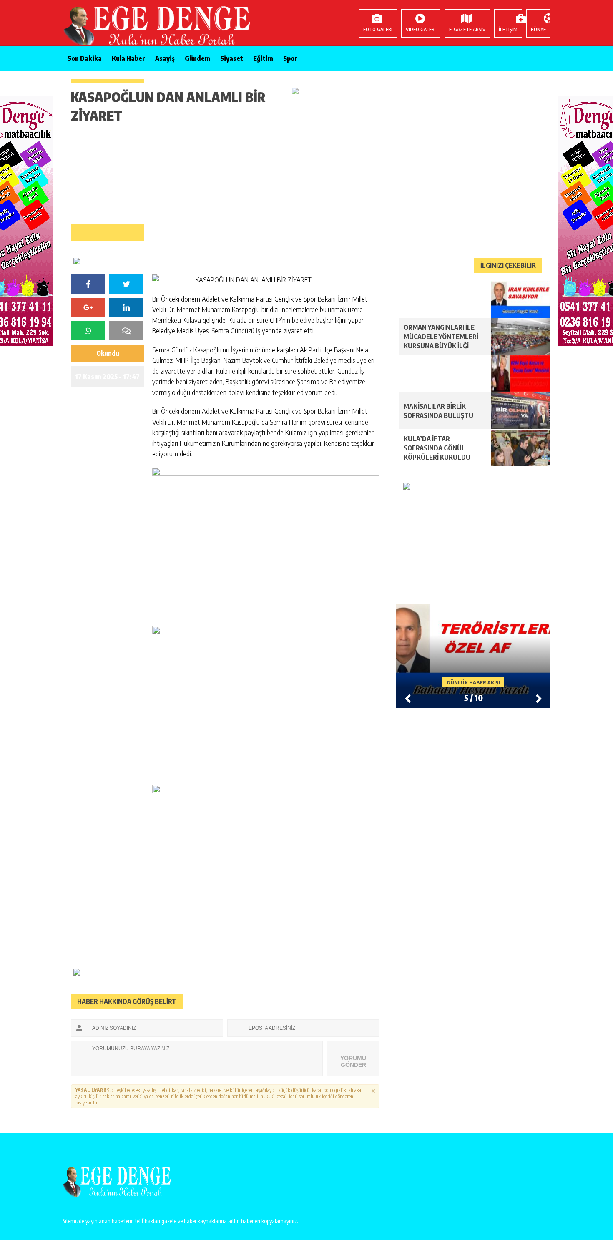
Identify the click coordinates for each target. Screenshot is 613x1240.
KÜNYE (538, 29)
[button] (538, 698)
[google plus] (88, 307)
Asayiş (165, 58)
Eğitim (263, 58)
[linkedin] (126, 307)
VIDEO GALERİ (421, 29)
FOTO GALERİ (377, 29)
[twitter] (126, 284)
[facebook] (88, 284)
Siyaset (231, 58)
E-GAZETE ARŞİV (467, 29)
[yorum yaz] (126, 330)
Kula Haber (128, 58)
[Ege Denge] (117, 27)
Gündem (197, 58)
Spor (290, 58)
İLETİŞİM (508, 29)
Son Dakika (85, 58)
